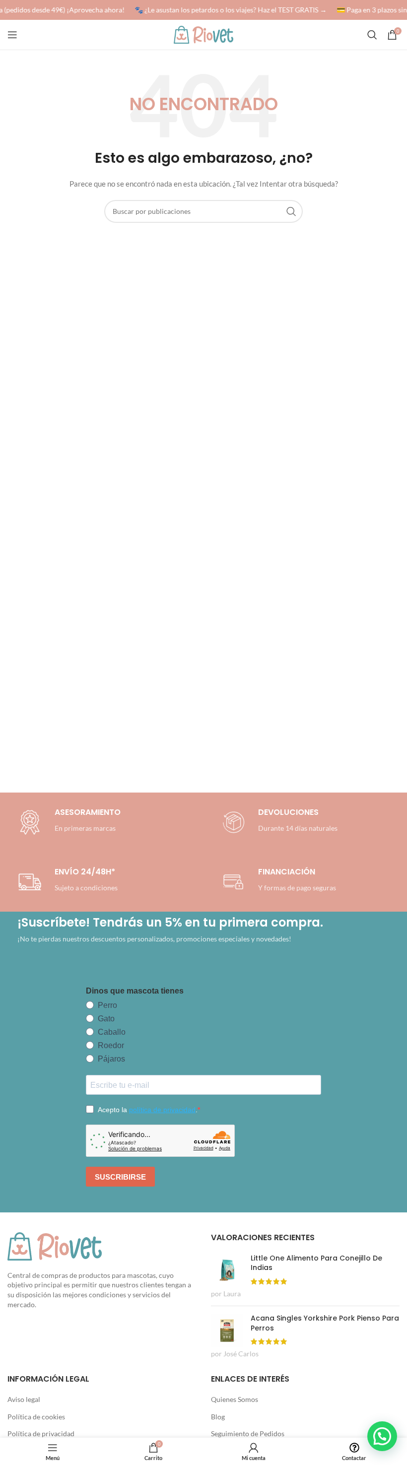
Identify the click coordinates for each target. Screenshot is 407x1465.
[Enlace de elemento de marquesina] (227, 9)
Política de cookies (36, 1416)
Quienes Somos (234, 1399)
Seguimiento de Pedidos (247, 1433)
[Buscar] (372, 35)
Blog (218, 1416)
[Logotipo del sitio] (203, 34)
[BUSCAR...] (291, 211)
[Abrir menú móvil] (12, 35)
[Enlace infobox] (278, 822)
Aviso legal (23, 1399)
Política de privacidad (40, 1433)
